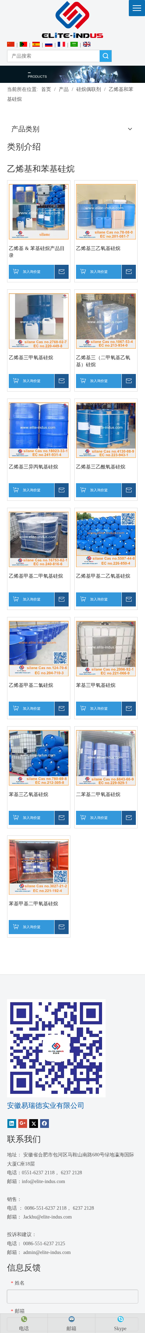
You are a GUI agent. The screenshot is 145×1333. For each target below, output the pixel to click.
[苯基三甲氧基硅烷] (106, 648)
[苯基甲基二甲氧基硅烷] (39, 866)
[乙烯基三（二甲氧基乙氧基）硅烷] (106, 320)
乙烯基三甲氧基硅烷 (31, 357)
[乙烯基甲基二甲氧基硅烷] (39, 538)
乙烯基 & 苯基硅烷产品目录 (37, 252)
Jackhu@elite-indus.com (47, 1217)
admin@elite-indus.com (47, 1252)
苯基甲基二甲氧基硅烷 (33, 903)
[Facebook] (44, 1123)
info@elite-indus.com (43, 1181)
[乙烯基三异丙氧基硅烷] (39, 429)
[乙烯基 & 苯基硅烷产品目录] (39, 211)
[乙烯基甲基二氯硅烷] (39, 648)
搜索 (106, 56)
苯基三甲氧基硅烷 (95, 685)
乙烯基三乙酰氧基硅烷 (100, 466)
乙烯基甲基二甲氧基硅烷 (36, 576)
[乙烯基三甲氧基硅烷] (39, 320)
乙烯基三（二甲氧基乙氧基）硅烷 (103, 361)
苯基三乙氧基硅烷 (28, 794)
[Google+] (22, 1123)
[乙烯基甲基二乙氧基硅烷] (106, 538)
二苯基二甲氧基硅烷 (98, 794)
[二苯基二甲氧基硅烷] (106, 757)
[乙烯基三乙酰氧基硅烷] (106, 429)
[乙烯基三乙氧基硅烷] (106, 211)
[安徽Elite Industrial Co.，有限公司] (72, 20)
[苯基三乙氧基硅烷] (39, 757)
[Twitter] (33, 1123)
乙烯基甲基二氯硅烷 (31, 685)
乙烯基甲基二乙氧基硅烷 (103, 576)
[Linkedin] (11, 1123)
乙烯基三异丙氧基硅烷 (33, 466)
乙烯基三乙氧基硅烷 (98, 248)
